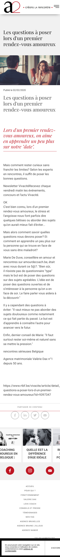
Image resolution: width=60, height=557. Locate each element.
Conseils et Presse (30, 508)
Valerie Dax (30, 499)
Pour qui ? (30, 491)
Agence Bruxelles (30, 521)
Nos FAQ (30, 517)
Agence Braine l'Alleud (30, 526)
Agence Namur (30, 530)
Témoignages (30, 513)
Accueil (30, 486)
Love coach (30, 504)
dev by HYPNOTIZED (45, 538)
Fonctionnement (30, 495)
